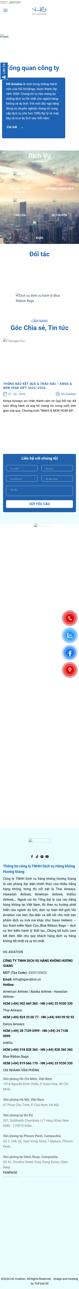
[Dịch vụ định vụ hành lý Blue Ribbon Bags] (39, 298)
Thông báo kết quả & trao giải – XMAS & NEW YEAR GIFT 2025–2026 (37, 386)
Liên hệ (4, 69)
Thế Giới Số (41, 1283)
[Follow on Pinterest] (42, 856)
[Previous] (6, 37)
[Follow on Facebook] (32, 856)
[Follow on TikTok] (37, 856)
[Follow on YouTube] (47, 856)
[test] (39, 11)
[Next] (72, 37)
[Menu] (5, 10)
